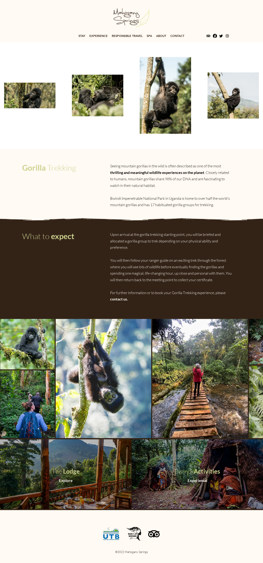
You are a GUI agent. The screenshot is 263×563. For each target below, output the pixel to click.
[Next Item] (256, 378)
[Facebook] (215, 36)
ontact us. (120, 299)
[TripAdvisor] (208, 36)
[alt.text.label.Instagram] (227, 36)
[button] (81, 36)
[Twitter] (221, 36)
